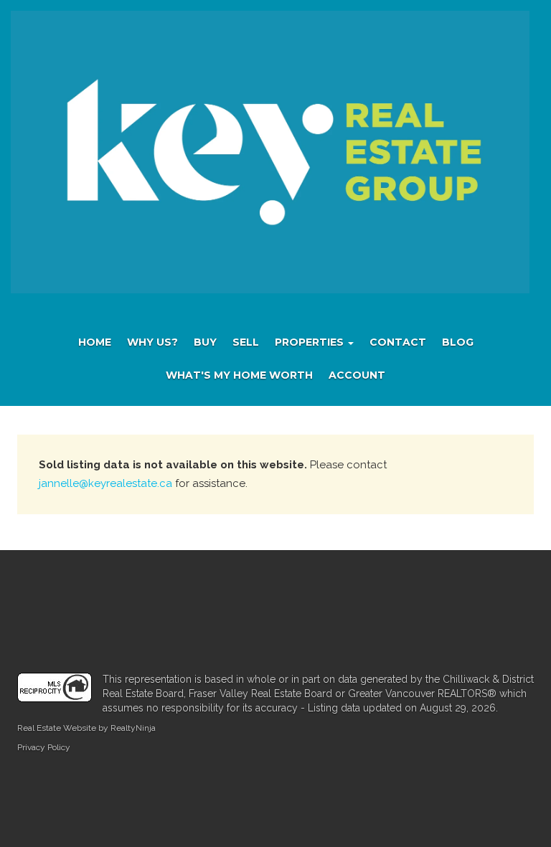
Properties (311, 342)
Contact (397, 342)
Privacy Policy (43, 747)
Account (357, 375)
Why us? (152, 342)
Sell (245, 342)
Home (94, 342)
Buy (205, 342)
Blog (458, 342)
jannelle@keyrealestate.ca (105, 483)
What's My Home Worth (239, 375)
